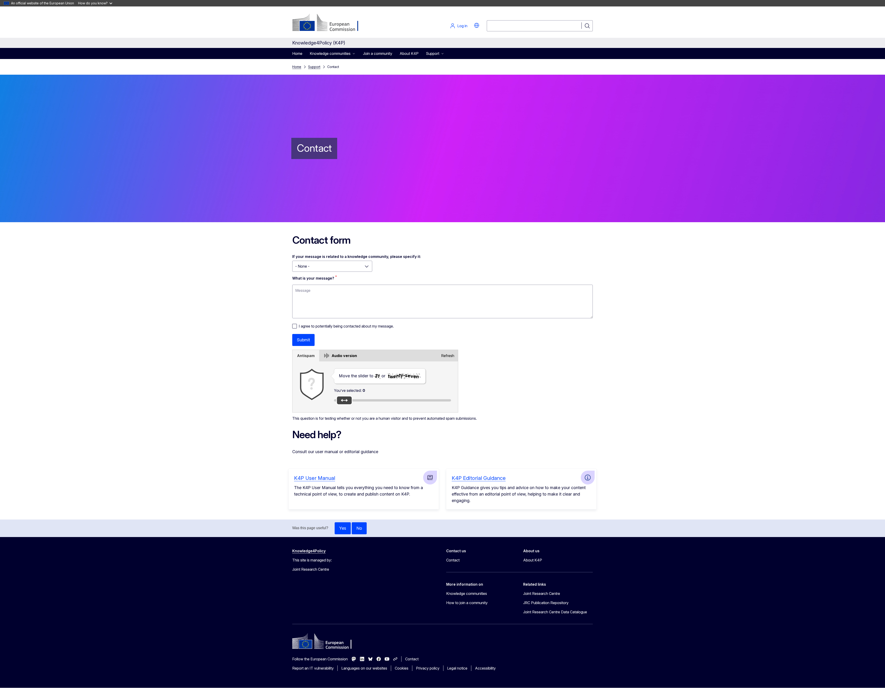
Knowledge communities (466, 593)
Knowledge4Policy (309, 551)
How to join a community (467, 602)
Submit (303, 339)
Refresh (447, 355)
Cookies (401, 668)
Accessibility (485, 668)
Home (297, 53)
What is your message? (313, 278)
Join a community (377, 53)
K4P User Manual (314, 478)
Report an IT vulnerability (313, 668)
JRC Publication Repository (546, 602)
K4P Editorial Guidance (479, 478)
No (359, 528)
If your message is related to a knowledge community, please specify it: (356, 256)
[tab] (305, 355)
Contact (453, 560)
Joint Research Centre (541, 593)
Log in (462, 26)
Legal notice (457, 668)
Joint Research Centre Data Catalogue (555, 612)
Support (314, 67)
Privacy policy (428, 668)
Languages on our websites (364, 668)
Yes (342, 528)
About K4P (409, 53)
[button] (476, 25)
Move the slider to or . (380, 375)
